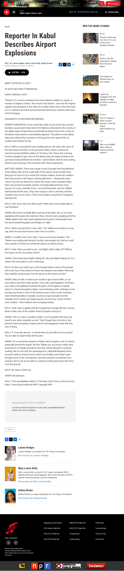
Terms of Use (101, 534)
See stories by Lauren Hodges (33, 455)
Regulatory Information (53, 523)
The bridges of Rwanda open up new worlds (107, 79)
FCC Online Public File (52, 528)
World (7, 27)
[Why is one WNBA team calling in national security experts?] (91, 145)
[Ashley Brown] (10, 496)
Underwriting (75, 539)
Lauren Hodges (18, 63)
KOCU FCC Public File (77, 528)
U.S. (101, 141)
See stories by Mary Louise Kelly (34, 481)
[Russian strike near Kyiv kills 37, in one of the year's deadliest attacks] (91, 38)
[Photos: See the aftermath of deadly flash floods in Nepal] (91, 59)
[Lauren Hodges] (10, 453)
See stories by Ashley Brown (32, 498)
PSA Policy (100, 523)
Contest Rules (101, 528)
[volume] (14, 12)
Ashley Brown (46, 63)
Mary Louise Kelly (33, 63)
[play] (7, 12)
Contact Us (100, 539)
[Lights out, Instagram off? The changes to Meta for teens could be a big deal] (91, 98)
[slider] (17, 12)
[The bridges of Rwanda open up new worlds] (91, 80)
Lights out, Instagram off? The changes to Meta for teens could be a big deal (108, 99)
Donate (114, 3)
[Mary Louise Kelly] (10, 474)
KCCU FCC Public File (51, 534)
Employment (75, 534)
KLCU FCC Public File (51, 539)
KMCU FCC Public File (78, 523)
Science (103, 115)
